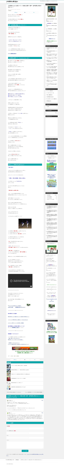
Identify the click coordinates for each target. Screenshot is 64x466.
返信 (42, 400)
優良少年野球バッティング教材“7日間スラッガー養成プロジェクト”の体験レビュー (52, 74)
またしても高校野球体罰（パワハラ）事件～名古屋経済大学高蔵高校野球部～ (34, 392)
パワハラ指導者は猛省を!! (12, 53)
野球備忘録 (9, 10)
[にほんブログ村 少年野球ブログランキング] (14, 305)
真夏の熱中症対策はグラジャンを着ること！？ (17, 382)
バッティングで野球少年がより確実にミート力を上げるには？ (18, 319)
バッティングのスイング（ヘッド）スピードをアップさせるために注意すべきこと (52, 84)
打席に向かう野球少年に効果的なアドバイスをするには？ (14, 392)
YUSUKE (48, 212)
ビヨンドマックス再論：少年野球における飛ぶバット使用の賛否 (19, 365)
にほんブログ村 (10, 307)
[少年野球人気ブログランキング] (28, 305)
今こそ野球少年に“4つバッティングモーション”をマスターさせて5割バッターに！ (52, 228)
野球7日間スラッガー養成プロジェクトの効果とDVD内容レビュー (18, 316)
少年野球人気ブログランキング (20, 307)
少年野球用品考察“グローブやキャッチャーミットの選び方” (18, 378)
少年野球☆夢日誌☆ (12, 1)
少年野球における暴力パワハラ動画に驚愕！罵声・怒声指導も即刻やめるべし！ (52, 215)
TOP (10, 459)
